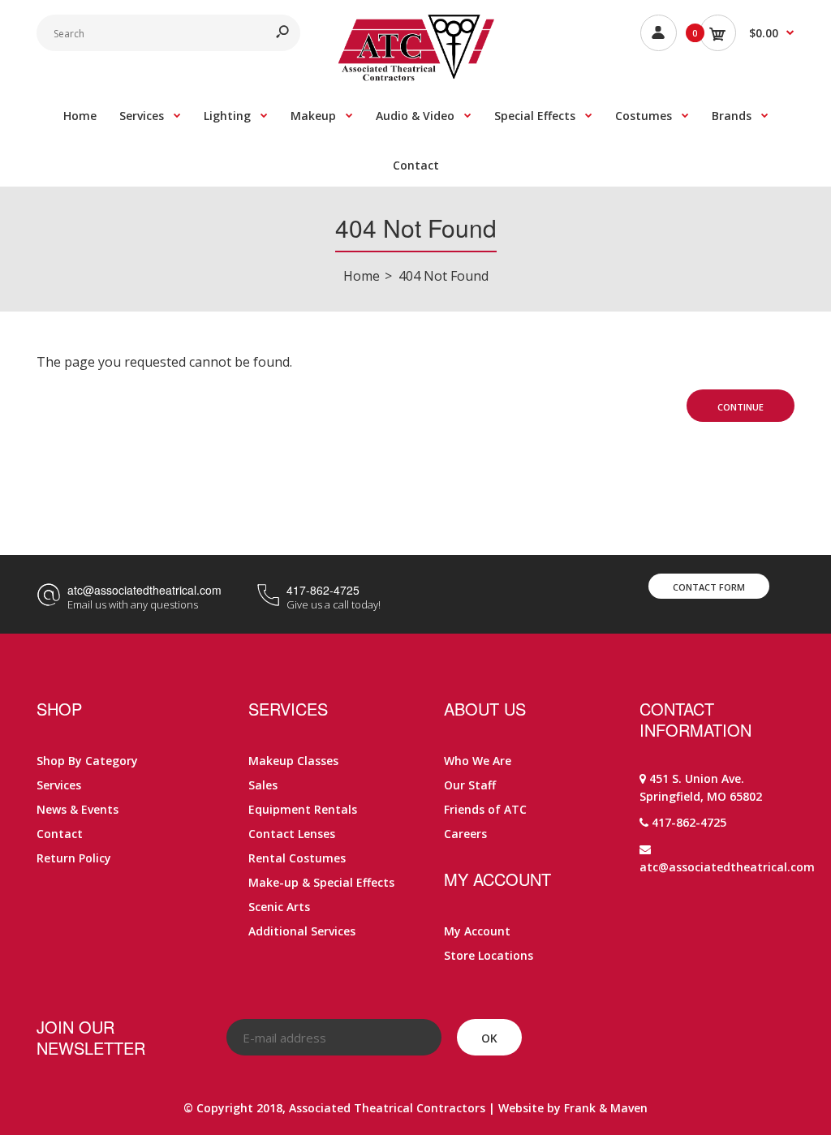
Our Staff (470, 785)
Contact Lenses (291, 833)
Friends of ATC (485, 809)
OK (489, 1038)
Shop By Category (87, 760)
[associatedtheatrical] (416, 76)
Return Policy (74, 858)
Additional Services (301, 931)
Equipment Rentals (302, 809)
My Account (477, 931)
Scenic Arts (279, 906)
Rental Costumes (297, 858)
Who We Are (477, 760)
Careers (465, 833)
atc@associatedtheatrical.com (144, 590)
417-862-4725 (323, 590)
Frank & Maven (606, 1108)
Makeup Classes (293, 760)
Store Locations (488, 955)
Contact (60, 833)
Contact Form (709, 587)
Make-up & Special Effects (321, 882)
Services (59, 785)
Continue (740, 407)
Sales (263, 785)
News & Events (77, 809)
